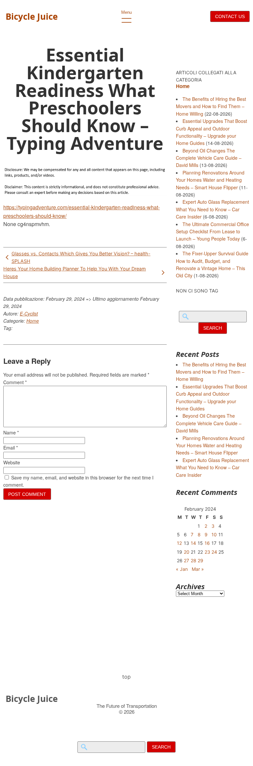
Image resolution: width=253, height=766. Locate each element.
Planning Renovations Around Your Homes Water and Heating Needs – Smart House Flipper (210, 180)
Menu (126, 12)
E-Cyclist (29, 313)
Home (32, 320)
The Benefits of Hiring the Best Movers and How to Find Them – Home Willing (211, 106)
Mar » (198, 569)
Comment (15, 382)
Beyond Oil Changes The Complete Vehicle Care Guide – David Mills (208, 158)
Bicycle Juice (32, 16)
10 (214, 534)
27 (186, 560)
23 (207, 552)
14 (193, 543)
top (126, 676)
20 (186, 552)
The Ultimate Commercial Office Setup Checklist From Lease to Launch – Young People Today (212, 231)
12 (179, 543)
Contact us (230, 16)
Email (10, 447)
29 (200, 560)
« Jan (182, 569)
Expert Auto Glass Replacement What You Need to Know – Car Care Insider (212, 209)
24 (214, 552)
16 (207, 543)
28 (193, 560)
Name (11, 432)
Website (11, 462)
